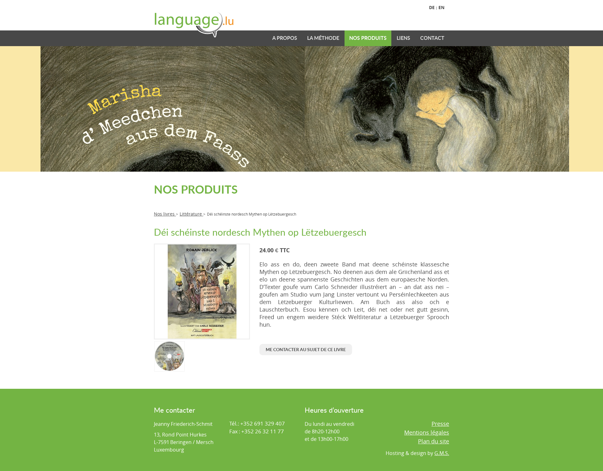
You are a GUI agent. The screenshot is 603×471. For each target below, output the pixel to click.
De (432, 7)
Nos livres (165, 214)
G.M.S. (441, 453)
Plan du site (433, 441)
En (441, 7)
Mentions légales (426, 432)
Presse (440, 423)
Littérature (191, 214)
